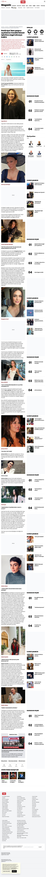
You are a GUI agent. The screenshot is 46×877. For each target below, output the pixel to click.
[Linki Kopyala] (19, 57)
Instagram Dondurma (21, 815)
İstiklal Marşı (19, 802)
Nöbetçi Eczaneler (20, 800)
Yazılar (38, 5)
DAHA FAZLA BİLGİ (6, 871)
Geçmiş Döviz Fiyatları (21, 831)
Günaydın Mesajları (35, 802)
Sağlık (34, 5)
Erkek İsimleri (4, 839)
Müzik (24, 7)
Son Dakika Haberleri (6, 796)
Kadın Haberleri (5, 807)
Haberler (2, 26)
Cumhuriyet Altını (35, 809)
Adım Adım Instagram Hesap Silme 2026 (22, 836)
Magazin (6, 5)
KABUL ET (14, 871)
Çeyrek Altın (34, 805)
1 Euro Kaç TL (34, 813)
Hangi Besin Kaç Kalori (6, 830)
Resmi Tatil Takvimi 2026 (21, 837)
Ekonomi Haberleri (5, 799)
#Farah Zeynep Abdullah (24, 761)
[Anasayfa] (4, 794)
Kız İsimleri (4, 840)
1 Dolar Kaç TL (34, 812)
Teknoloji (43, 5)
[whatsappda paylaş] (12, 57)
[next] (24, 778)
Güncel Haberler (5, 800)
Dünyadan (8, 7)
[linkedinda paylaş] (9, 57)
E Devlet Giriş (19, 805)
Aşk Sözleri (34, 800)
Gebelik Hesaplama (20, 827)
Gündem (14, 5)
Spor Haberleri (4, 803)
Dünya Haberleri (5, 805)
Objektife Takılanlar (30, 7)
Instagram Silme (20, 816)
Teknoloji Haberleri (5, 809)
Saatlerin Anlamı (35, 799)
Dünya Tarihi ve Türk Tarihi (7, 826)
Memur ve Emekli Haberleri (7, 810)
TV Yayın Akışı (19, 813)
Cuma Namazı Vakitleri (21, 799)
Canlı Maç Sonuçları (36, 815)
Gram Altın (34, 803)
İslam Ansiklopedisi (5, 827)
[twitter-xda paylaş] (5, 57)
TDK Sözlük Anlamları (6, 821)
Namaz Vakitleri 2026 (21, 797)
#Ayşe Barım (4, 761)
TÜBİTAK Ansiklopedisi (6, 829)
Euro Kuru (4, 815)
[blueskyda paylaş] (7, 57)
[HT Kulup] (14, 8)
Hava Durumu (19, 809)
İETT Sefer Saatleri (20, 825)
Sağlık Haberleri (5, 806)
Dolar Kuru (4, 813)
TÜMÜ (28, 138)
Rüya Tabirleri (4, 824)
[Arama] (1, 1)
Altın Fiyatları (4, 812)
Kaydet (40, 847)
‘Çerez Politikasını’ (14, 868)
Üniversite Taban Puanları (6, 823)
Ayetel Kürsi (34, 797)
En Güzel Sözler (5, 834)
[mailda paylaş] (14, 57)
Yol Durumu (19, 810)
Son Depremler (19, 807)
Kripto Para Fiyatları (5, 816)
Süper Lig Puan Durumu (36, 816)
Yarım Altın (34, 806)
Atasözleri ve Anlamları (21, 820)
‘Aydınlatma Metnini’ (6, 869)
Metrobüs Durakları (5, 836)
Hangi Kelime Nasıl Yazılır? (7, 833)
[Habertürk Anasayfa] (23, 1)
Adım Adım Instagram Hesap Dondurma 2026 (22, 833)
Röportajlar (20, 7)
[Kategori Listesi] (44, 1)
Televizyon (3, 7)
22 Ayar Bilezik (34, 810)
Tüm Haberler (37, 7)
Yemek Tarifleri (34, 796)
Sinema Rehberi (20, 812)
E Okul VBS (19, 803)
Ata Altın (33, 807)
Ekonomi (19, 5)
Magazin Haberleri (5, 802)
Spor (27, 5)
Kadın (30, 5)
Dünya (23, 5)
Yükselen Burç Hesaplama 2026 (23, 828)
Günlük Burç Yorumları (21, 806)
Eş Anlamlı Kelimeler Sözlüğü (7, 832)
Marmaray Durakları (5, 837)
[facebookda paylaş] (2, 57)
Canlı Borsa (19, 796)
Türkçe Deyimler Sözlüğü (21, 821)
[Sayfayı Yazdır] (16, 57)
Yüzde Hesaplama (20, 830)
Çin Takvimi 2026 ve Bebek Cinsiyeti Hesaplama (22, 824)
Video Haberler (4, 820)
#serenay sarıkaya (12, 761)
